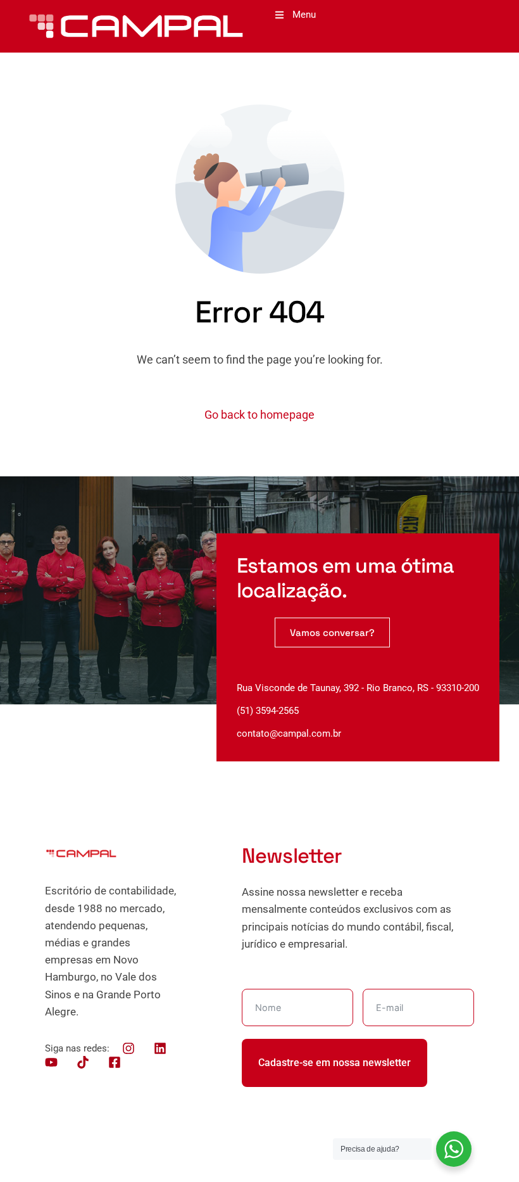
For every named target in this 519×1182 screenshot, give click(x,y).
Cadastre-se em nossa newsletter (334, 1063)
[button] (295, 15)
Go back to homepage (259, 414)
